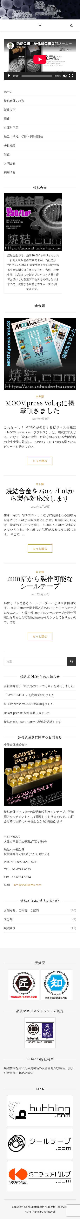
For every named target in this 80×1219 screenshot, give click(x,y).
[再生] (9, 76)
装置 (7, 154)
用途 (7, 118)
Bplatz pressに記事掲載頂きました (27, 713)
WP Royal (49, 1211)
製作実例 (10, 110)
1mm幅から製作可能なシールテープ (40, 582)
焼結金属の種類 (14, 101)
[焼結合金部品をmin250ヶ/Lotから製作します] (33, 222)
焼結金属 (10, 928)
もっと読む (40, 460)
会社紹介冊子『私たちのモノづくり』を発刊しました (39, 686)
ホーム (8, 92)
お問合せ (10, 163)
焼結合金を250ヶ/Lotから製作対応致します (40, 494)
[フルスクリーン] (71, 76)
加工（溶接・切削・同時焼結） (24, 136)
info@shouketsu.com (27, 885)
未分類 (40, 396)
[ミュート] (65, 76)
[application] (40, 59)
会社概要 (10, 145)
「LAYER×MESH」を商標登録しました (29, 695)
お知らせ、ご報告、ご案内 (21, 910)
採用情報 (10, 172)
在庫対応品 (11, 127)
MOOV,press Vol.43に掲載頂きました (40, 406)
